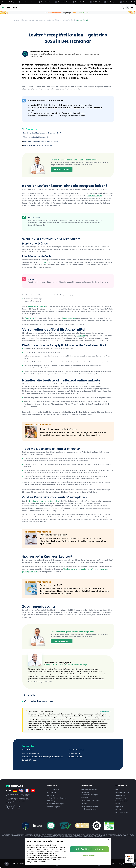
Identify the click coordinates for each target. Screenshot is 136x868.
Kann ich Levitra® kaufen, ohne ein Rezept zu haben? (42, 133)
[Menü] (133, 855)
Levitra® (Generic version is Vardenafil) (62, 20)
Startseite (16, 20)
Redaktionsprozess (36, 56)
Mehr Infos (42, 862)
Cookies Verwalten (89, 856)
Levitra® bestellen (94, 196)
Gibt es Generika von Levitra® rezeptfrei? (37, 145)
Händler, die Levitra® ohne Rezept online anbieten (40, 141)
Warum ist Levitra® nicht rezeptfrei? (36, 137)
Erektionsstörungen (41, 20)
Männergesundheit (27, 20)
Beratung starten (61, 169)
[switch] (129, 860)
